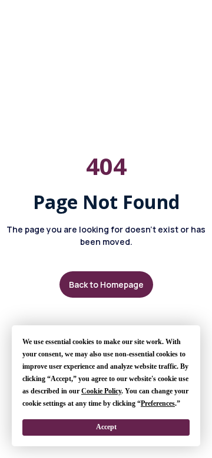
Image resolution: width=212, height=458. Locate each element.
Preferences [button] (158, 403)
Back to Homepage (106, 284)
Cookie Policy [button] (101, 391)
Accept (106, 427)
